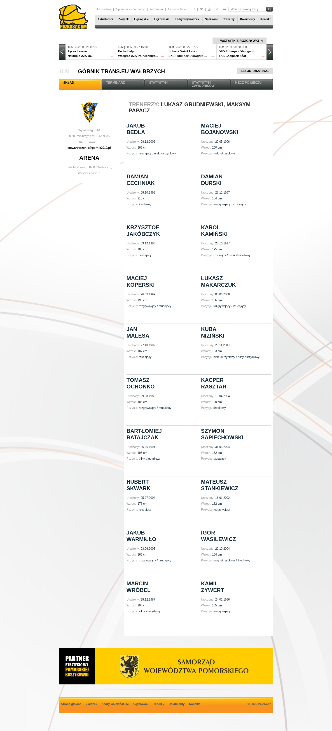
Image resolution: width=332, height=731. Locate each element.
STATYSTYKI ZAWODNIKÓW (203, 84)
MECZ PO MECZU (248, 82)
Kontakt (265, 19)
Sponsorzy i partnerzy (130, 9)
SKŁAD (68, 82)
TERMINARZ (115, 82)
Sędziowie (211, 19)
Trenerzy (229, 19)
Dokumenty (247, 19)
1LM (64, 71)
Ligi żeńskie (161, 19)
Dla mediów (103, 9)
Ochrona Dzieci (178, 9)
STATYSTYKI (158, 82)
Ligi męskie (141, 19)
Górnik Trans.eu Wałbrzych (121, 71)
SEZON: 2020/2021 (255, 71)
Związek (123, 19)
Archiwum (156, 9)
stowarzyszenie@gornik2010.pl (89, 147)
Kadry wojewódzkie (187, 19)
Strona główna (71, 704)
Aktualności (105, 19)
